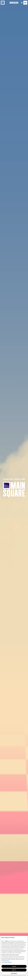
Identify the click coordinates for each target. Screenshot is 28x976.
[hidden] (6, 485)
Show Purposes (14, 973)
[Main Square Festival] (14, 3)
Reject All (14, 969)
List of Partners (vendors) (6, 962)
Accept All (14, 966)
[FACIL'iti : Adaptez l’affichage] (22, 3)
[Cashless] (25, 3)
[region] (14, 956)
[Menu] (3, 3)
